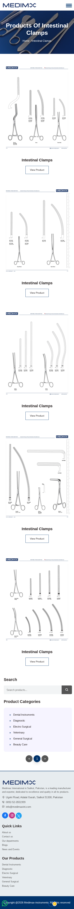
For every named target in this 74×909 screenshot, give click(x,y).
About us (6, 832)
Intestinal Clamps (37, 160)
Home (26, 40)
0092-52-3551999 (15, 802)
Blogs (5, 845)
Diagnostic (19, 720)
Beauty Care (20, 744)
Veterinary (19, 732)
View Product (37, 169)
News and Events (11, 849)
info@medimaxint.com (18, 806)
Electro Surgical (22, 726)
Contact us (7, 836)
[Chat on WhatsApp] (5, 905)
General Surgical (22, 738)
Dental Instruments (24, 714)
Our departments (10, 841)
